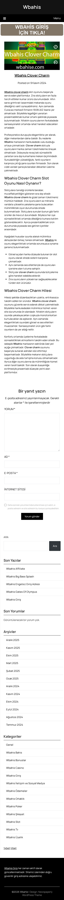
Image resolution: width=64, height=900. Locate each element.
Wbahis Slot (13, 822)
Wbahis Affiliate (15, 568)
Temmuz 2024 (14, 724)
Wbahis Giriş (13, 599)
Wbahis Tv (12, 829)
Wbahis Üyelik (14, 837)
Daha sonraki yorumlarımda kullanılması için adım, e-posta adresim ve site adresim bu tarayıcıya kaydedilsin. (33, 507)
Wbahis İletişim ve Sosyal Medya (25, 783)
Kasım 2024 (13, 694)
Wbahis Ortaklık (15, 799)
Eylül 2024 (12, 709)
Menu (57, 18)
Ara (6, 537)
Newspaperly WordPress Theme (37, 893)
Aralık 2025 (12, 640)
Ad (7, 457)
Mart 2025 (12, 663)
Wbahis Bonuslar (16, 760)
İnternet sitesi (14, 489)
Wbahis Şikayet (15, 814)
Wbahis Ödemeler (16, 791)
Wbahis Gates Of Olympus (21, 592)
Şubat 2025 (13, 671)
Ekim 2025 (12, 655)
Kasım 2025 (13, 648)
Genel (9, 745)
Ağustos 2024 (14, 717)
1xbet (7, 848)
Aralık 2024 (12, 686)
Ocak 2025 (12, 678)
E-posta (11, 473)
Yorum (9, 409)
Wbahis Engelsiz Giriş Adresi (23, 584)
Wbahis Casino (15, 768)
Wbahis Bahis (14, 752)
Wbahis (32, 7)
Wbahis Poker (14, 806)
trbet (14, 848)
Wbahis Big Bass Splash (20, 576)
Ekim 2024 (12, 701)
